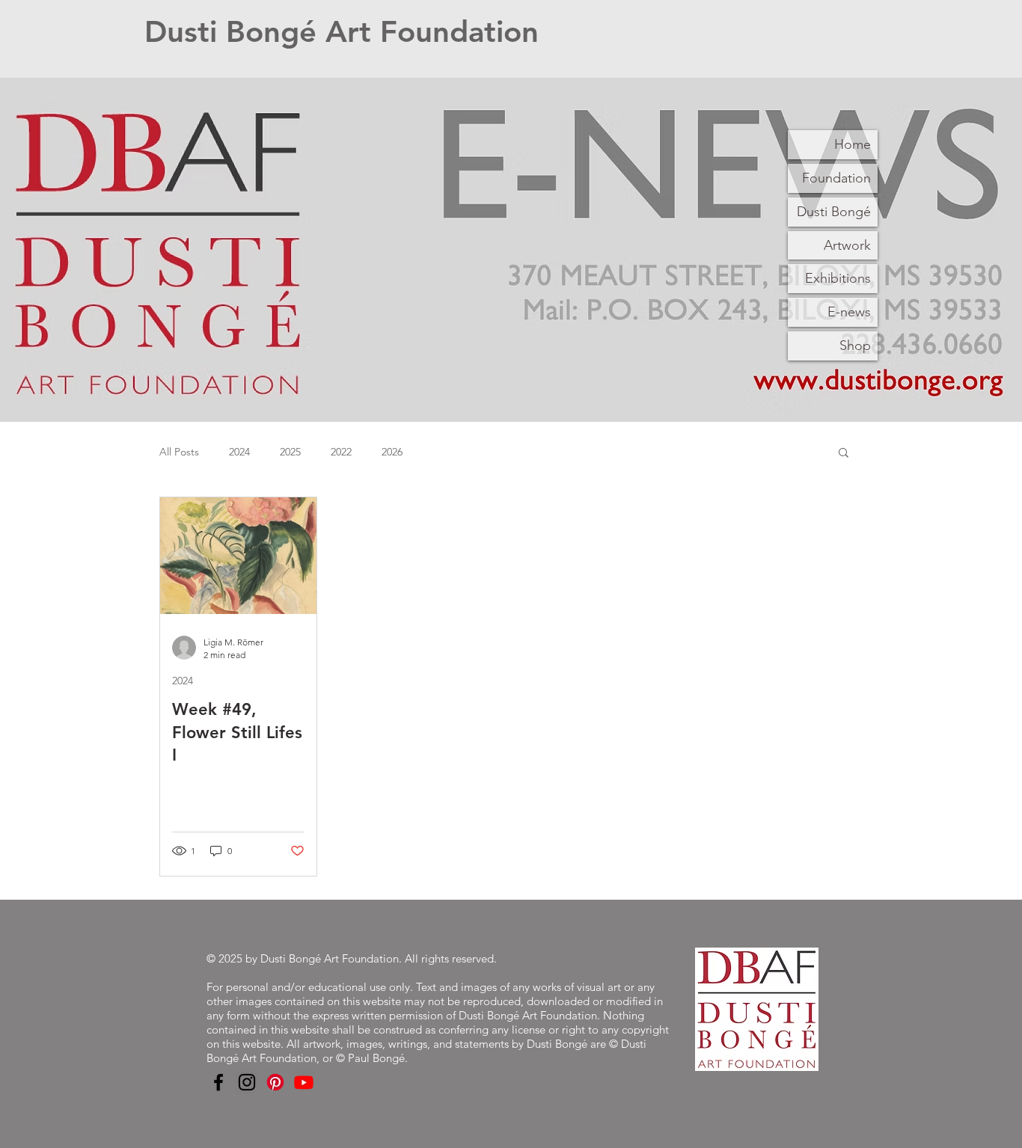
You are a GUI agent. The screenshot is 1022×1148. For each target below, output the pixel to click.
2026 (392, 452)
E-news (849, 312)
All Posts (179, 452)
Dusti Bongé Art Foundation (341, 31)
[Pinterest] (275, 1082)
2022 (341, 452)
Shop (855, 345)
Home (852, 144)
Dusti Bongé (834, 211)
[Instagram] (247, 1082)
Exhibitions (838, 278)
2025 (290, 452)
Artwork (847, 245)
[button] (843, 453)
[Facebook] (218, 1082)
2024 (239, 452)
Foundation (836, 178)
